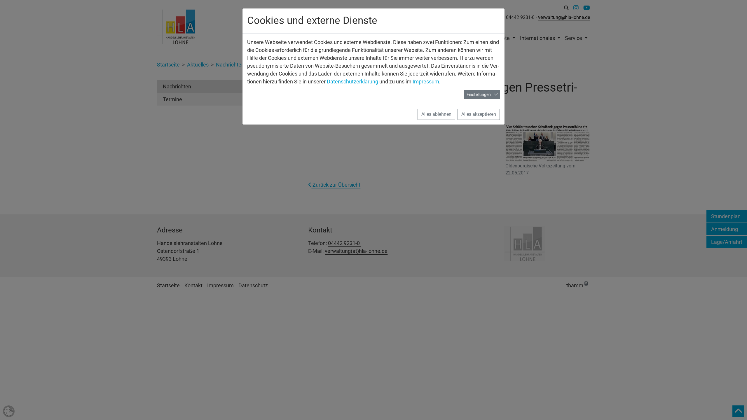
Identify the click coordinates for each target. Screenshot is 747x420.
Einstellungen (479, 94)
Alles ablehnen (436, 114)
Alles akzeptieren (478, 114)
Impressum (426, 81)
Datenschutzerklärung (352, 81)
